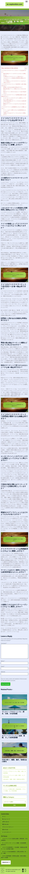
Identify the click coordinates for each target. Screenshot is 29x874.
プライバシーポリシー (7, 827)
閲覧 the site (5, 824)
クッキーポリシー (6, 832)
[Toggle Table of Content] (25, 68)
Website (3, 671)
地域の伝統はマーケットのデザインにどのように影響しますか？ (14, 74)
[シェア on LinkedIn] (23, 871)
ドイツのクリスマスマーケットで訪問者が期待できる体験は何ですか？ (14, 95)
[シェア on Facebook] (23, 869)
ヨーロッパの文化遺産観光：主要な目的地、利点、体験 (13, 852)
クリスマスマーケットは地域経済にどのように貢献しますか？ (14, 107)
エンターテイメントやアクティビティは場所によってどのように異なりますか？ (14, 98)
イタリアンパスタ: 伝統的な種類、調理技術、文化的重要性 (14, 839)
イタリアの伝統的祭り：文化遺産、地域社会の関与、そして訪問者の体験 (14, 848)
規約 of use (5, 829)
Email (3, 666)
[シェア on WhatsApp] (25, 871)
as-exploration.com (14, 4)
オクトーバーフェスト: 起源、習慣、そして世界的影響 (13, 736)
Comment (4, 643)
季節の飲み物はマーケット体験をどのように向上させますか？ (14, 89)
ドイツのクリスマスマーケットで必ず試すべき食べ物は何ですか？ (14, 84)
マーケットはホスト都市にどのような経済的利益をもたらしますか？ (14, 110)
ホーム (4, 816)
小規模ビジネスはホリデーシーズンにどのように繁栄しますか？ (14, 113)
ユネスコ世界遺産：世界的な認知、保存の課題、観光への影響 (14, 856)
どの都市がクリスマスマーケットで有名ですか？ (13, 76)
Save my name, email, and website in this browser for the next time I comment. (14, 679)
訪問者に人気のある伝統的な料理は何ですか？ (12, 87)
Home (3, 22)
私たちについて (6, 819)
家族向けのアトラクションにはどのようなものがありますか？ (14, 104)
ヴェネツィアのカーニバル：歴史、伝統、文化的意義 (13, 712)
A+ (2, 869)
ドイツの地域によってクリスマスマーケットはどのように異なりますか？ (14, 81)
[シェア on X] (25, 869)
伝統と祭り (10, 22)
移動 (14, 805)
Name (3, 661)
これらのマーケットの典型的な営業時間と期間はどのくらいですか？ (14, 78)
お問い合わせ (5, 821)
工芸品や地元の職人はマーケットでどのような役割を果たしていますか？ (14, 101)
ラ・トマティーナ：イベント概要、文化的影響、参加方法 (14, 843)
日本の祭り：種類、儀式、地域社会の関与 (14, 760)
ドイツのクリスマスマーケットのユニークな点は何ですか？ (14, 71)
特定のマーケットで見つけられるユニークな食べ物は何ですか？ (14, 92)
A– (2, 871)
